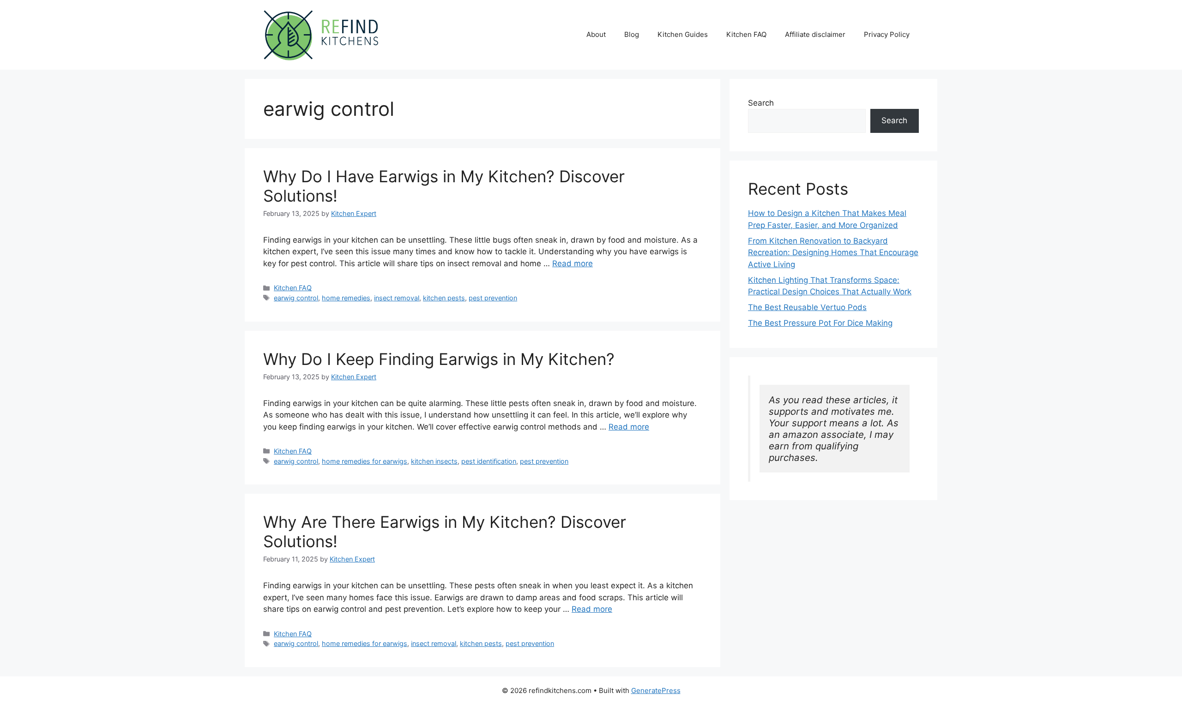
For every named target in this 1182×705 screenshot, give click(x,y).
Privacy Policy (887, 34)
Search (761, 103)
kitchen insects (434, 461)
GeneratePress (656, 690)
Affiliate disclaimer (815, 34)
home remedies (346, 298)
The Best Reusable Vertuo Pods (807, 307)
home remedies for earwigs (364, 461)
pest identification (488, 461)
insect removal (396, 298)
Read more (572, 263)
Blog (631, 34)
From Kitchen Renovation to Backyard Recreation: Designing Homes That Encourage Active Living (833, 252)
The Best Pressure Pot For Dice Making (820, 323)
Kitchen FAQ (746, 34)
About (596, 34)
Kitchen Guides (682, 34)
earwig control (296, 298)
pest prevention (493, 298)
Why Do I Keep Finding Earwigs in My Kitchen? (439, 359)
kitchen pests (444, 298)
